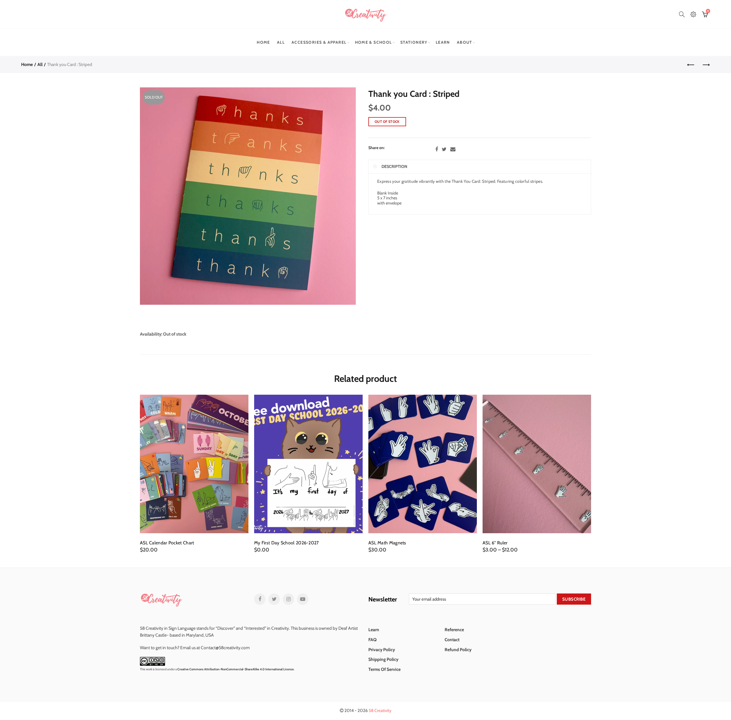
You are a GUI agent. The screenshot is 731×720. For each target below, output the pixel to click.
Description (394, 166)
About (464, 42)
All (281, 42)
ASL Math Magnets (387, 542)
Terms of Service (384, 669)
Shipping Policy (383, 659)
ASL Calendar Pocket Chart (167, 542)
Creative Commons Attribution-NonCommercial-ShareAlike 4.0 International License (235, 669)
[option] (194, 474)
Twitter (444, 149)
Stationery (413, 42)
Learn (443, 42)
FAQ (372, 639)
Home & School (373, 42)
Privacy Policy (381, 649)
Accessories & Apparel (319, 42)
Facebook (436, 149)
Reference (454, 629)
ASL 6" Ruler (495, 542)
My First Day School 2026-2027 (286, 542)
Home (263, 42)
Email (452, 149)
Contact (452, 639)
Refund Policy (458, 649)
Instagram (288, 599)
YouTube (302, 599)
